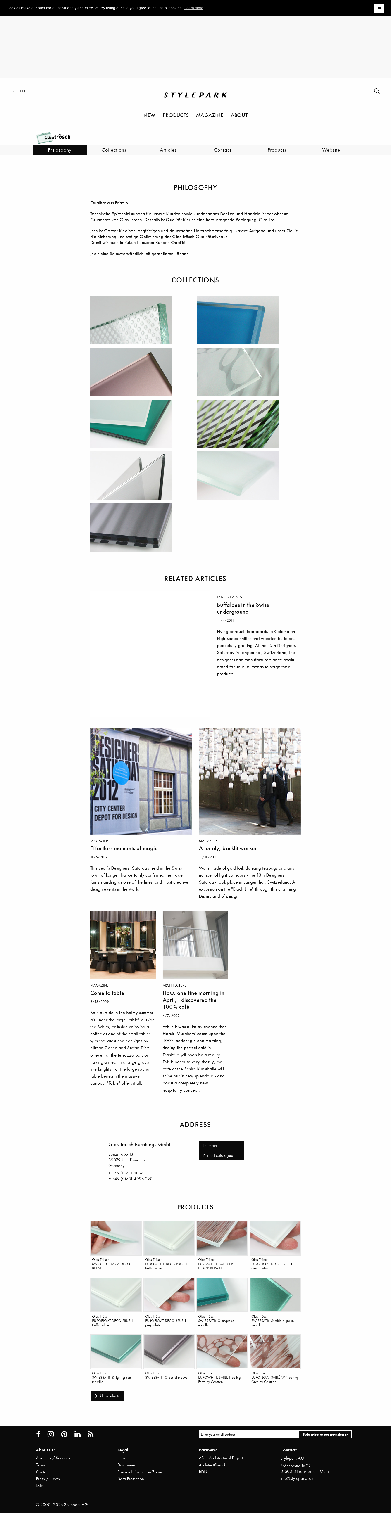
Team (40, 1465)
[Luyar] (142, 475)
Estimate (210, 1145)
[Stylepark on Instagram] (50, 1434)
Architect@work (212, 1465)
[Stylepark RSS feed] (90, 1434)
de (13, 91)
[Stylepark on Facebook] (38, 1434)
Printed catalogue (218, 1155)
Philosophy (60, 150)
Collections (114, 150)
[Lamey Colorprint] (249, 424)
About (239, 114)
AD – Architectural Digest (221, 1458)
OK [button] (379, 8)
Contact (222, 150)
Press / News (48, 1478)
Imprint (123, 1458)
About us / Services (53, 1458)
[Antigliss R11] (142, 320)
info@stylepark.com (297, 1478)
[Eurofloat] (249, 320)
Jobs (40, 1485)
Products (176, 114)
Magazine (210, 114)
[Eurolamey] (142, 372)
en (22, 91)
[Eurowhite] (249, 372)
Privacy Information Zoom (139, 1472)
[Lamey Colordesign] (142, 424)
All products (109, 1396)
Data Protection (130, 1478)
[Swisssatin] (142, 527)
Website (331, 150)
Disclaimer (126, 1465)
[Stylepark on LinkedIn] (77, 1434)
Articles (168, 150)
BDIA (203, 1472)
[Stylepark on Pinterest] (64, 1434)
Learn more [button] (193, 8)
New (149, 114)
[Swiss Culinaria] (249, 475)
